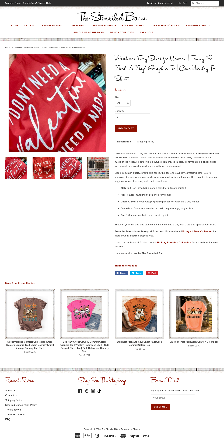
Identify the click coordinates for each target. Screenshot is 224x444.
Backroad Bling (133, 25)
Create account (165, 3)
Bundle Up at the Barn (89, 32)
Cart (185, 3)
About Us (10, 390)
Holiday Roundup (104, 25)
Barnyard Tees (52, 25)
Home (14, 25)
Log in (150, 3)
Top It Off (77, 25)
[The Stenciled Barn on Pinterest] (87, 391)
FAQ (7, 419)
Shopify (136, 429)
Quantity (119, 110)
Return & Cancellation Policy (21, 404)
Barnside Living (197, 25)
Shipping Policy (145, 141)
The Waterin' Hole (165, 25)
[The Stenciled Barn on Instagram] (93, 391)
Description (124, 141)
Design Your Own (122, 32)
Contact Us (11, 395)
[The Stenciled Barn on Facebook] (80, 391)
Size (117, 97)
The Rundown (13, 409)
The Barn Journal (14, 414)
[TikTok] (100, 391)
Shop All (30, 25)
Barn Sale (146, 32)
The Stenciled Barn (111, 429)
